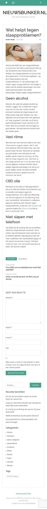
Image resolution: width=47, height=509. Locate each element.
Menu (12, 3)
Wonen (10, 465)
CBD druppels (33, 205)
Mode (9, 451)
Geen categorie (13, 440)
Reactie (9, 297)
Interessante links (23, 494)
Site (7, 348)
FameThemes (30, 503)
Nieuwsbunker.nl (25, 12)
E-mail (9, 337)
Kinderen (11, 447)
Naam (9, 327)
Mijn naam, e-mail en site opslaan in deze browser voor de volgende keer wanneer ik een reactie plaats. (23, 365)
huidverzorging (12, 476)
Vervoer (10, 462)
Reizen (10, 454)
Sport (9, 458)
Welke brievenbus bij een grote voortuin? (22, 415)
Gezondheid (22, 259)
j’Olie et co (25, 208)
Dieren (10, 432)
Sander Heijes (10, 39)
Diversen (10, 436)
